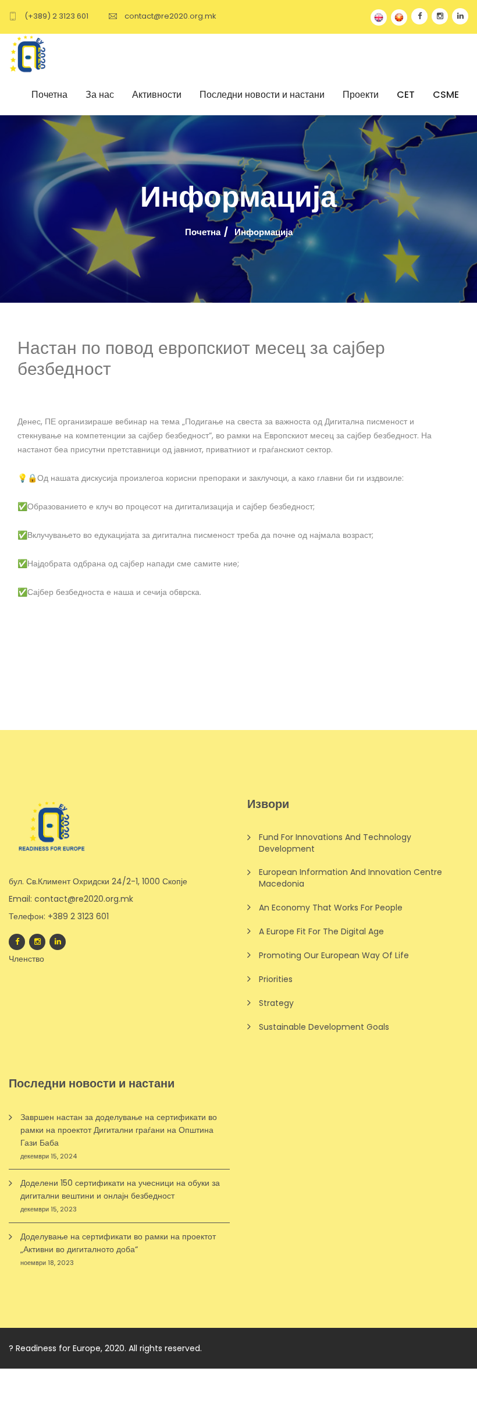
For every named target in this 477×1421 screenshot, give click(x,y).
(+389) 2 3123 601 (56, 16)
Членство (26, 959)
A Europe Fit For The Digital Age (321, 931)
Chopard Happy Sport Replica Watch (254, 1388)
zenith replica (324, 1375)
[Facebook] (17, 942)
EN (379, 17)
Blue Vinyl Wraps (294, 1401)
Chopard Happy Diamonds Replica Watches (88, 1388)
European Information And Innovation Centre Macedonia (350, 878)
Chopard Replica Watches (407, 1375)
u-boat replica (210, 1375)
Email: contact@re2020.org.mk (71, 899)
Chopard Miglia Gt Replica (382, 1388)
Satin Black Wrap (225, 1401)
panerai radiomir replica (48, 1375)
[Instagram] (37, 942)
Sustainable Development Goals (324, 1027)
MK (399, 17)
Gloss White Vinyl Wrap (375, 1401)
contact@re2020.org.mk (170, 16)
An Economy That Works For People (331, 907)
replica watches (63, 1401)
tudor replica (268, 1375)
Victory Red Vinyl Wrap (143, 1401)
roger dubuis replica (139, 1375)
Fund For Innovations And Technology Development (335, 843)
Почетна (202, 232)
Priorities (276, 979)
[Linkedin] (57, 942)
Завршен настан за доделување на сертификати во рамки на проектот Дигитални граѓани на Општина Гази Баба (118, 1130)
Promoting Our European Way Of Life (334, 955)
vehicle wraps (95, 1414)
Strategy (276, 1003)
